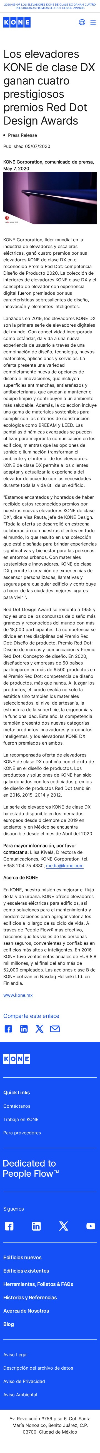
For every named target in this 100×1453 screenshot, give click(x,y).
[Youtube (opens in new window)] (91, 1225)
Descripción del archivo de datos (38, 1368)
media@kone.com (65, 865)
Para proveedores (22, 1132)
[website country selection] (82, 22)
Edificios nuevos (22, 1257)
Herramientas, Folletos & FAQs (38, 1284)
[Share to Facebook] (8, 1028)
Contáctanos (16, 1106)
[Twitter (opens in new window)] (63, 1225)
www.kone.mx (18, 995)
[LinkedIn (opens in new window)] (36, 1225)
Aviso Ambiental (20, 1394)
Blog (8, 1324)
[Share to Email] (55, 1028)
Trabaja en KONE (21, 1119)
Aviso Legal (15, 1354)
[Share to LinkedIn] (24, 1028)
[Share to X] (39, 1028)
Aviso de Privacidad (24, 1381)
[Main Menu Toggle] (93, 22)
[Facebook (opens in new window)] (9, 1225)
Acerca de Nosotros (26, 1311)
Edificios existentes (26, 1271)
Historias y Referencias (30, 1297)
